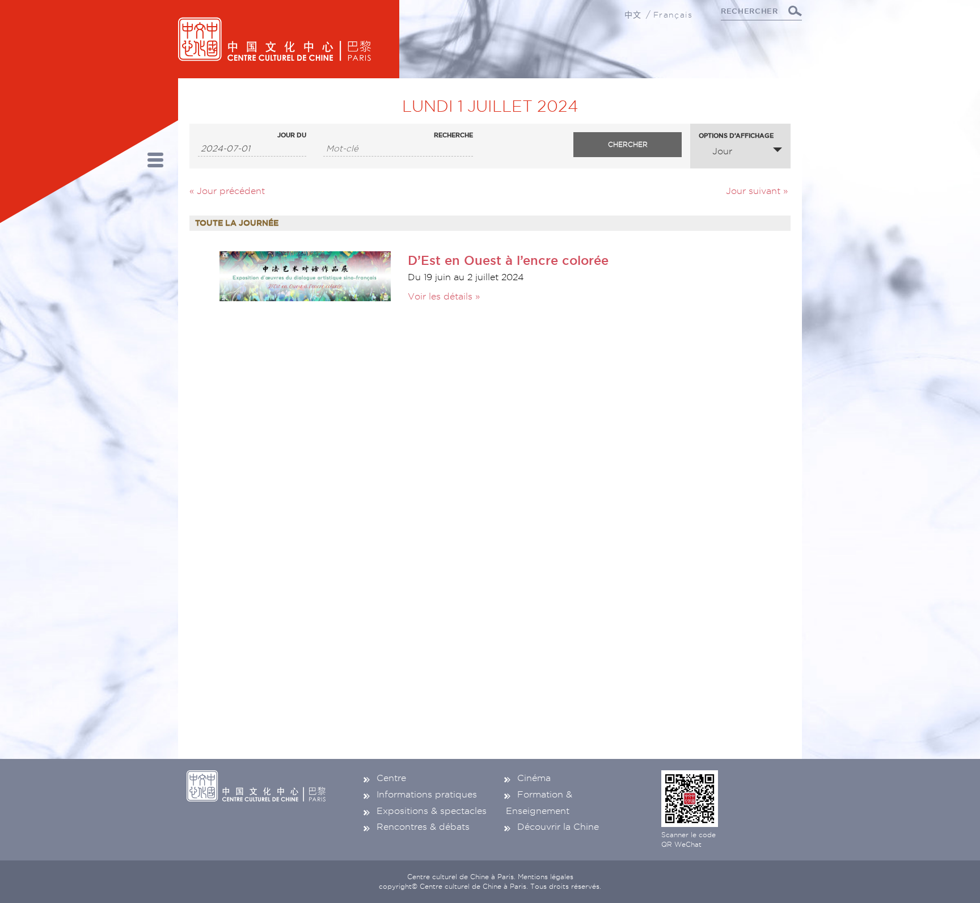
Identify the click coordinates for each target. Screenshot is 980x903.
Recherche (453, 135)
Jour (722, 151)
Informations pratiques (427, 794)
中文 (633, 14)
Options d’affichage (736, 136)
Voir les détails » (444, 296)
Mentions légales (545, 876)
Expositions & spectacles (432, 811)
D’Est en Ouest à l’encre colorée (508, 260)
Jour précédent (227, 191)
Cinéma (534, 778)
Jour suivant (757, 191)
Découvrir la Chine (558, 827)
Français (672, 14)
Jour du (291, 135)
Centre (391, 778)
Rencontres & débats (423, 827)
